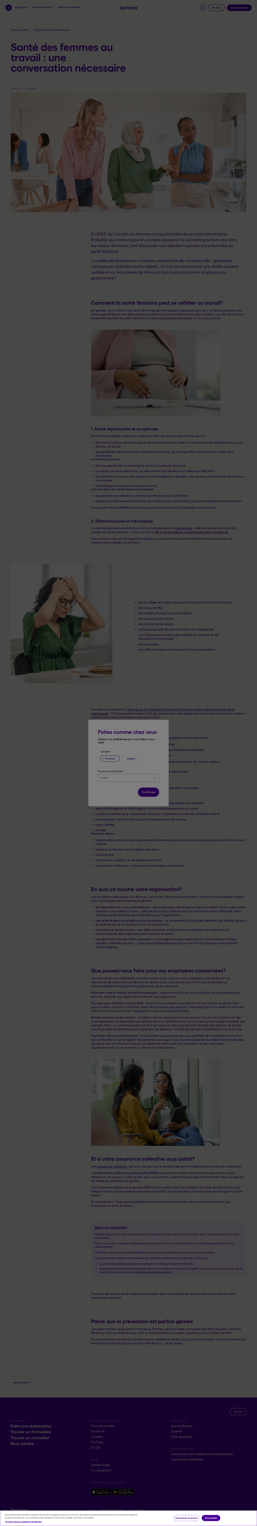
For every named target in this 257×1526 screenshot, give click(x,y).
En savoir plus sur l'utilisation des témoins (23, 1522)
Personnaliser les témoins (186, 1518)
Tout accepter (211, 1518)
